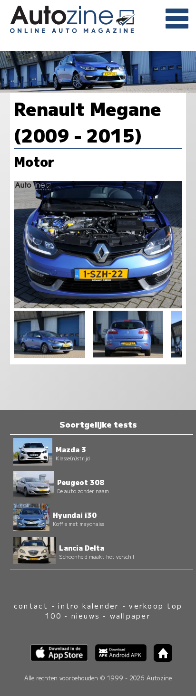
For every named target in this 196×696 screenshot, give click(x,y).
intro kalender (88, 605)
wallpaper (130, 615)
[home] (159, 659)
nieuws (85, 615)
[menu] (177, 19)
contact (31, 605)
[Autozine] (98, 18)
